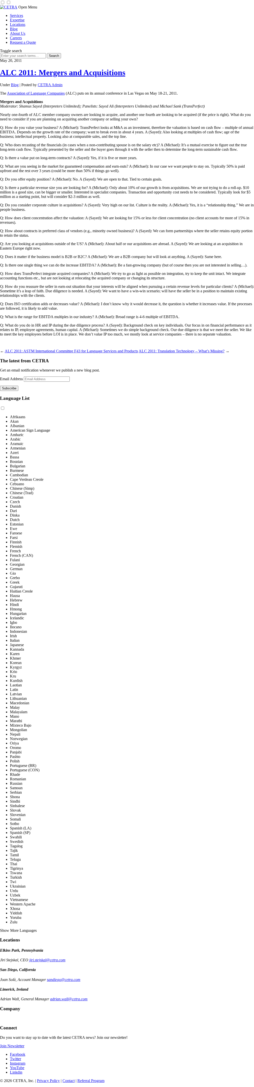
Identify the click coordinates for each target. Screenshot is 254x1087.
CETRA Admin (50, 85)
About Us (17, 33)
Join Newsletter (12, 1046)
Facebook (17, 1054)
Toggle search (11, 51)
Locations (17, 24)
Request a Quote (23, 42)
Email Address (11, 379)
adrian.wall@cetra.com (69, 999)
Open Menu (27, 7)
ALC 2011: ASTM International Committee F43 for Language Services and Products (71, 351)
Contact (69, 1081)
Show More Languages (18, 930)
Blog (14, 29)
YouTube (17, 1068)
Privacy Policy (48, 1081)
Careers (16, 38)
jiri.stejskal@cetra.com (47, 960)
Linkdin (16, 1072)
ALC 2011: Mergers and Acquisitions (62, 72)
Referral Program (90, 1081)
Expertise (17, 20)
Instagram (17, 1063)
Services (16, 15)
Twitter (15, 1059)
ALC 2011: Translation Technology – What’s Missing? (181, 351)
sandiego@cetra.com (63, 979)
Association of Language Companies (36, 93)
